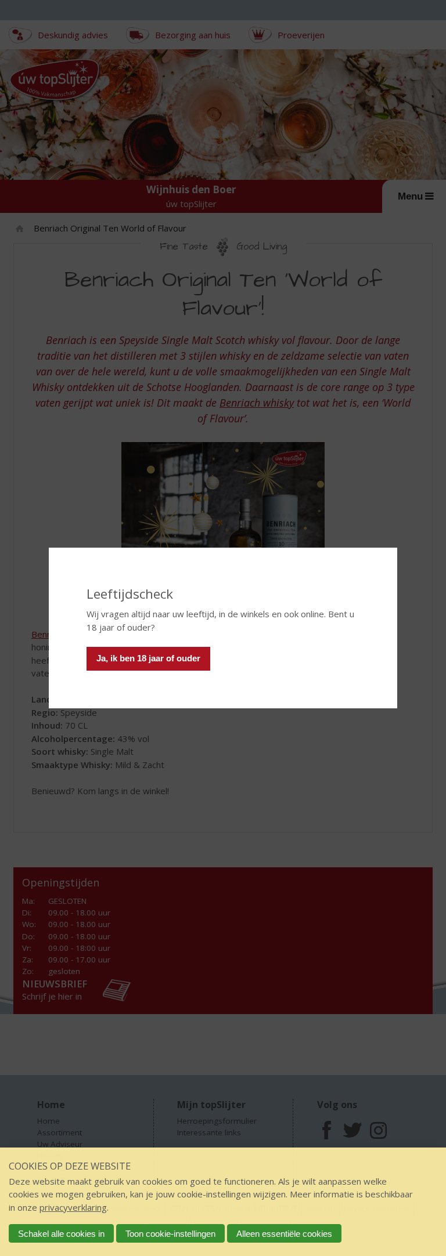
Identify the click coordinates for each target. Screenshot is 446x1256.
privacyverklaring (73, 1207)
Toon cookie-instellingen (170, 1234)
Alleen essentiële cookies (284, 1234)
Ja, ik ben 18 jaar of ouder (148, 658)
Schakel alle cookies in (61, 1234)
